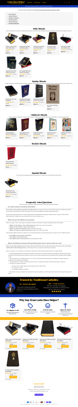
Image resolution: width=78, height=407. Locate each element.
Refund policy (42, 404)
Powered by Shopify (35, 404)
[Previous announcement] (8, 6)
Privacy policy (48, 404)
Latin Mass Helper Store (28, 404)
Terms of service (54, 404)
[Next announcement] (70, 6)
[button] (30, 2)
